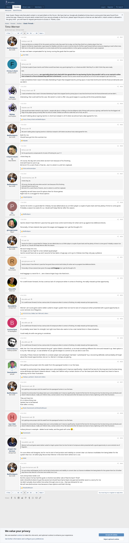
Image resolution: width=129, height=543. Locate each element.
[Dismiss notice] (122, 15)
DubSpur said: (26, 41)
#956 (121, 361)
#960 (121, 463)
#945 (121, 124)
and (29, 168)
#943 (121, 86)
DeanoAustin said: (27, 386)
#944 (121, 103)
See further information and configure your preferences (24, 539)
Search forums (17, 10)
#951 (121, 257)
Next (41, 33)
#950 (121, 236)
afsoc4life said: (26, 299)
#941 (121, 37)
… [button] (15, 33)
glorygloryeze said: (27, 261)
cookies (19, 535)
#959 (121, 438)
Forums (16, 7)
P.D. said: (24, 240)
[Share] (118, 37)
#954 (121, 319)
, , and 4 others (34, 377)
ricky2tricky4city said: (28, 178)
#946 (121, 146)
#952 (121, 278)
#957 (121, 382)
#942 (121, 60)
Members (38, 7)
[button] (32, 7)
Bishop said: (25, 64)
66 (36, 33)
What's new (26, 7)
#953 (121, 295)
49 (27, 33)
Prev (8, 33)
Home (9, 7)
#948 (121, 202)
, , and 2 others (35, 313)
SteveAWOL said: (27, 442)
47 (21, 33)
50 (30, 33)
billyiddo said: (26, 107)
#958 (121, 413)
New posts (8, 10)
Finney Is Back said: (27, 90)
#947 (121, 174)
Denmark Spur (11, 30)
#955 (121, 338)
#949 (121, 219)
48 (24, 33)
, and (34, 119)
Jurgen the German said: (29, 467)
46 (18, 33)
